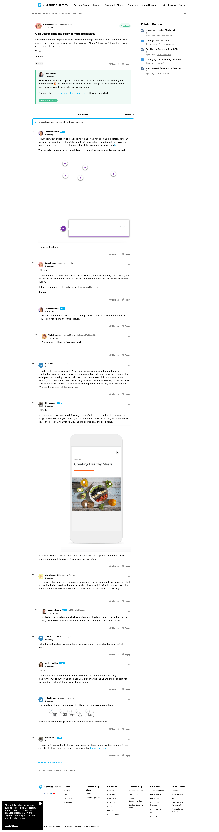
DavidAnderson (164, 35)
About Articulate (157, 790)
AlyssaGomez (50, 403)
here (116, 145)
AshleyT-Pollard (51, 663)
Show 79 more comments (50, 762)
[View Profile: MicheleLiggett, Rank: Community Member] (40, 576)
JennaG (161, 63)
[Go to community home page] (53, 5)
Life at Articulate (157, 817)
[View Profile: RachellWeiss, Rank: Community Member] (40, 365)
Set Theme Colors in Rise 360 (162, 49)
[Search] (164, 5)
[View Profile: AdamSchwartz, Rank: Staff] (44, 611)
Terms (69, 826)
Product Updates (93, 797)
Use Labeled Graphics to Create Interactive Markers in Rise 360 (163, 68)
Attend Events (113, 814)
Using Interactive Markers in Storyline (161, 30)
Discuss (110, 790)
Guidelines (133, 794)
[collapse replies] (33, 131)
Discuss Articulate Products (72, 13)
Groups (110, 810)
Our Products (155, 794)
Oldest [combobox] (129, 114)
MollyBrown (53, 335)
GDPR (174, 798)
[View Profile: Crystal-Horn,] (41, 74)
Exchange (111, 794)
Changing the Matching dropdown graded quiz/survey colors (164, 59)
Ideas (109, 806)
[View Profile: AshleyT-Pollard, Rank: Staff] (40, 664)
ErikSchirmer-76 (52, 637)
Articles (89, 794)
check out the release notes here (70, 93)
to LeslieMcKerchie (86, 335)
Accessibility (155, 809)
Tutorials (67, 794)
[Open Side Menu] (33, 5)
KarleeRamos (48, 24)
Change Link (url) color (158, 40)
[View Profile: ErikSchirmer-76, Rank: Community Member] (40, 638)
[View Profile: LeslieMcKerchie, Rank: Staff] (40, 133)
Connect (54, 13)
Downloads (112, 798)
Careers (153, 813)
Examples (111, 802)
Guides (67, 790)
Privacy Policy (177, 794)
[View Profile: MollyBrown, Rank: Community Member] (44, 336)
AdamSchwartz (54, 610)
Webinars (68, 798)
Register (172, 5)
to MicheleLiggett (76, 610)
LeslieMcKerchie (52, 131)
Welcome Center (136, 790)
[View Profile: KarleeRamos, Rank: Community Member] (38, 26)
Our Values (154, 798)
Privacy (78, 826)
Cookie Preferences (92, 826)
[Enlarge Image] (84, 198)
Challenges (69, 802)
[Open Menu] (185, 13)
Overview (175, 790)
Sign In (182, 5)
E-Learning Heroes (40, 13)
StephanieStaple (167, 44)
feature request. (99, 748)
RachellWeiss (50, 364)
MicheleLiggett (51, 575)
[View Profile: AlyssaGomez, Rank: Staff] (40, 404)
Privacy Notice (11, 826)
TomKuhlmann (164, 54)
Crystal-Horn (50, 73)
